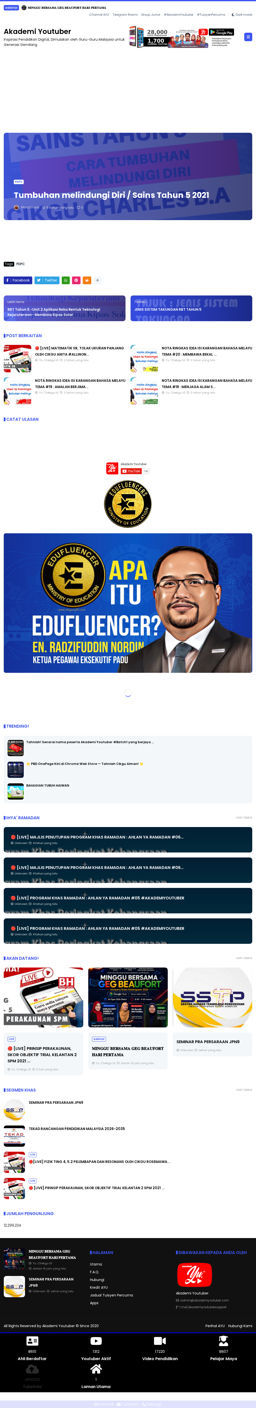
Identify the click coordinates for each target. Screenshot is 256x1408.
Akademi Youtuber (37, 31)
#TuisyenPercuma (211, 14)
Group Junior (150, 14)
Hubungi (97, 1279)
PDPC (18, 181)
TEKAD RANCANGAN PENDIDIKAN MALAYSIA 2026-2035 (53, 7)
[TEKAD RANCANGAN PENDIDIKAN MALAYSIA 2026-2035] (6, 8)
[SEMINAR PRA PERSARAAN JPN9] (128, 997)
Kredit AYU (99, 1287)
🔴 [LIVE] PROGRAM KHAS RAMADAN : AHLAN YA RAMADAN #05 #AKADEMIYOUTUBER (97, 898)
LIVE (32, 1154)
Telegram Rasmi (125, 14)
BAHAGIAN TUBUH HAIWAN (47, 785)
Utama (96, 1264)
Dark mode (244, 14)
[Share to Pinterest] (76, 280)
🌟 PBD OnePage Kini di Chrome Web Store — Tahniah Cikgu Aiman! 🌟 (85, 763)
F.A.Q (94, 1271)
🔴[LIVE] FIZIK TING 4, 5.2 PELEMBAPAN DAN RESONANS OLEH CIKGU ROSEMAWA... (99, 1161)
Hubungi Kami (240, 1325)
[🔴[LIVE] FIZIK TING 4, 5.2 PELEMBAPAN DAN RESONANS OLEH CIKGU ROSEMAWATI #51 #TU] (14, 1171)
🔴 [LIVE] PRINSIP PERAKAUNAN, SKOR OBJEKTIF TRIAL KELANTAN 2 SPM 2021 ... (96, 1187)
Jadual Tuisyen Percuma (111, 1294)
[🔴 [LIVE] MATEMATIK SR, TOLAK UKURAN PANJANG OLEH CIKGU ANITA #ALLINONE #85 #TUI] (17, 370)
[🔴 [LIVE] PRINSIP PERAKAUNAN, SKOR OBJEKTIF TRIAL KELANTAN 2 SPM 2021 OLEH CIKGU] (14, 1197)
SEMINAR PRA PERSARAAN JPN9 (123, 1041)
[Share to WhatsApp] (66, 280)
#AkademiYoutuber (179, 14)
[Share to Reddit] (87, 280)
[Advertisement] (128, 88)
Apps (94, 1302)
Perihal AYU (215, 1325)
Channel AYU (99, 14)
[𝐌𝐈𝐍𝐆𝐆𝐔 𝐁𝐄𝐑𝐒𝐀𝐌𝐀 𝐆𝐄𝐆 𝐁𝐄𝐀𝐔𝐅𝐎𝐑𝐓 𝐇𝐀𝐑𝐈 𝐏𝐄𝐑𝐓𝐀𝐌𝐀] (43, 997)
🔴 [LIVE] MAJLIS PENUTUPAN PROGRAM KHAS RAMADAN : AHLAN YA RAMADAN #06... (97, 837)
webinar (14, 1039)
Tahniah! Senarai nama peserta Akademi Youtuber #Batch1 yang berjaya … (90, 742)
